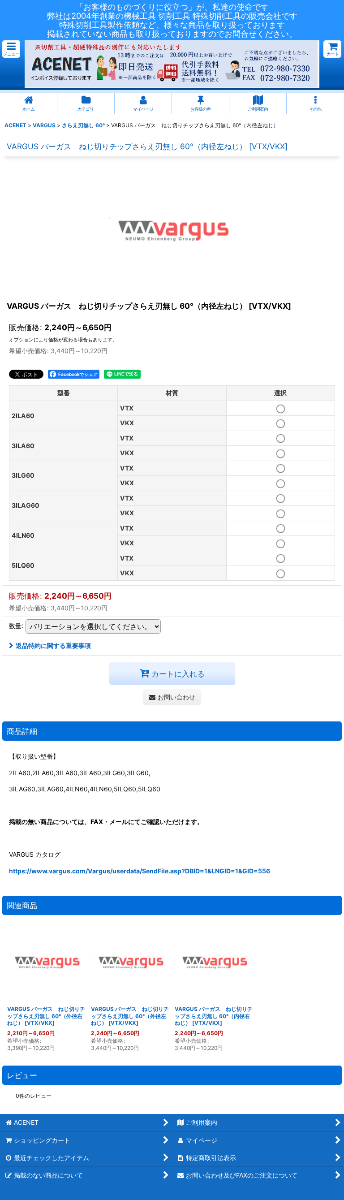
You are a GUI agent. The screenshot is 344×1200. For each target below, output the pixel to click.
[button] (11, 49)
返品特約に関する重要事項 (53, 645)
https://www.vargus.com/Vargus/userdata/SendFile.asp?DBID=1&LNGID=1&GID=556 (139, 871)
